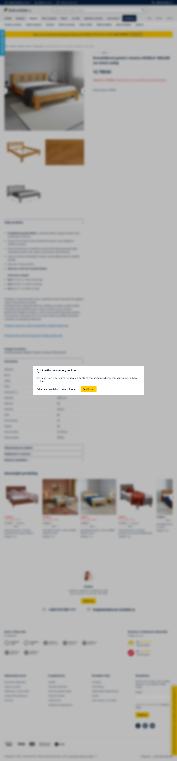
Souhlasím (88, 389)
